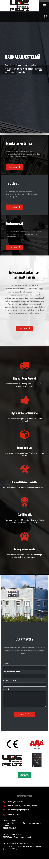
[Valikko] (45, 6)
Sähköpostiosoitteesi (11, 672)
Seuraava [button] (40, 69)
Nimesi (6, 663)
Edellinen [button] (8, 69)
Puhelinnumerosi (10, 680)
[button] (24, 714)
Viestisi (6, 689)
